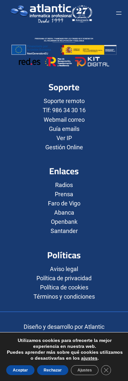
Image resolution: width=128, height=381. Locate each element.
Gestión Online (64, 147)
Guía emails (64, 128)
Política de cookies (64, 287)
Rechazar (53, 370)
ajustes (89, 358)
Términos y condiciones (64, 296)
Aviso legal (64, 268)
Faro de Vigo (64, 203)
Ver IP (64, 138)
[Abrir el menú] (119, 13)
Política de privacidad (64, 278)
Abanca (64, 212)
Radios (64, 184)
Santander (64, 230)
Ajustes (84, 370)
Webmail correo (64, 119)
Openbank (64, 221)
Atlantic (94, 326)
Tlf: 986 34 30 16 (64, 110)
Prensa (64, 194)
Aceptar (20, 370)
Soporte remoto (64, 100)
